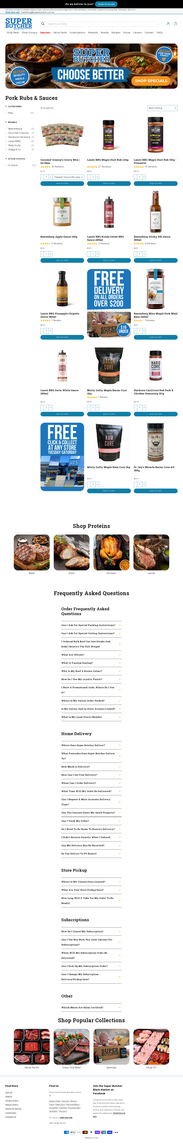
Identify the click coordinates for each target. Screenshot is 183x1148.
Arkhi (96, 1138)
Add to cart (62, 183)
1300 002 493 (12, 12)
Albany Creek (54, 1101)
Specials (45, 32)
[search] (102, 24)
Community (10, 1113)
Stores (126, 32)
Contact (149, 32)
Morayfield (53, 1108)
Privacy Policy (11, 1100)
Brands (105, 32)
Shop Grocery (30, 32)
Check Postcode (106, 4)
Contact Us (10, 1117)
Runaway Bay (74, 1108)
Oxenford (63, 1108)
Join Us (8, 1092)
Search (8, 1096)
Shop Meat (13, 32)
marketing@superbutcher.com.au (37, 12)
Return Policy (11, 1104)
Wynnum (63, 1111)
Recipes (115, 32)
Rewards (93, 32)
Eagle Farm (60, 1104)
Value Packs (60, 32)
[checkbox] (21, 113)
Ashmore (65, 1101)
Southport (53, 1111)
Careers (137, 32)
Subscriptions (77, 32)
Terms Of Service (13, 1108)
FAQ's (160, 32)
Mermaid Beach (72, 1104)
